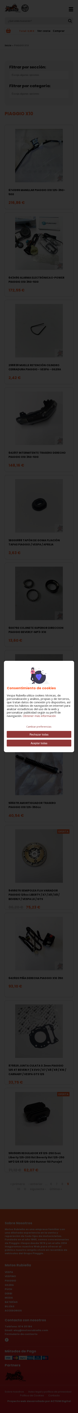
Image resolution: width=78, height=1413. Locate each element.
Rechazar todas (39, 734)
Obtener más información (39, 716)
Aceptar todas (39, 743)
